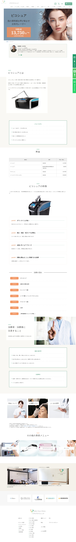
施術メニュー (43, 6)
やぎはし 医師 (31, 533)
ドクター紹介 (22, 6)
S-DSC (38, 6)
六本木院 (20, 526)
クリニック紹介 (17, 6)
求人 (64, 6)
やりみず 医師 (31, 523)
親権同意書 (21, 531)
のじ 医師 (31, 529)
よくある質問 (59, 6)
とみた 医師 (31, 527)
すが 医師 (31, 531)
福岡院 (20, 528)
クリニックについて (22, 524)
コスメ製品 (53, 6)
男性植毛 (33, 6)
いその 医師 (31, 525)
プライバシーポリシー (53, 522)
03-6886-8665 (10, 486)
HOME (7, 41)
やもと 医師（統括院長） (33, 520)
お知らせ (12, 6)
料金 (48, 6)
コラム (69, 6)
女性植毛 (27, 6)
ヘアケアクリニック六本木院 (13, 467)
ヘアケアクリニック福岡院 (44, 467)
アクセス (69, 3)
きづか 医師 (31, 536)
